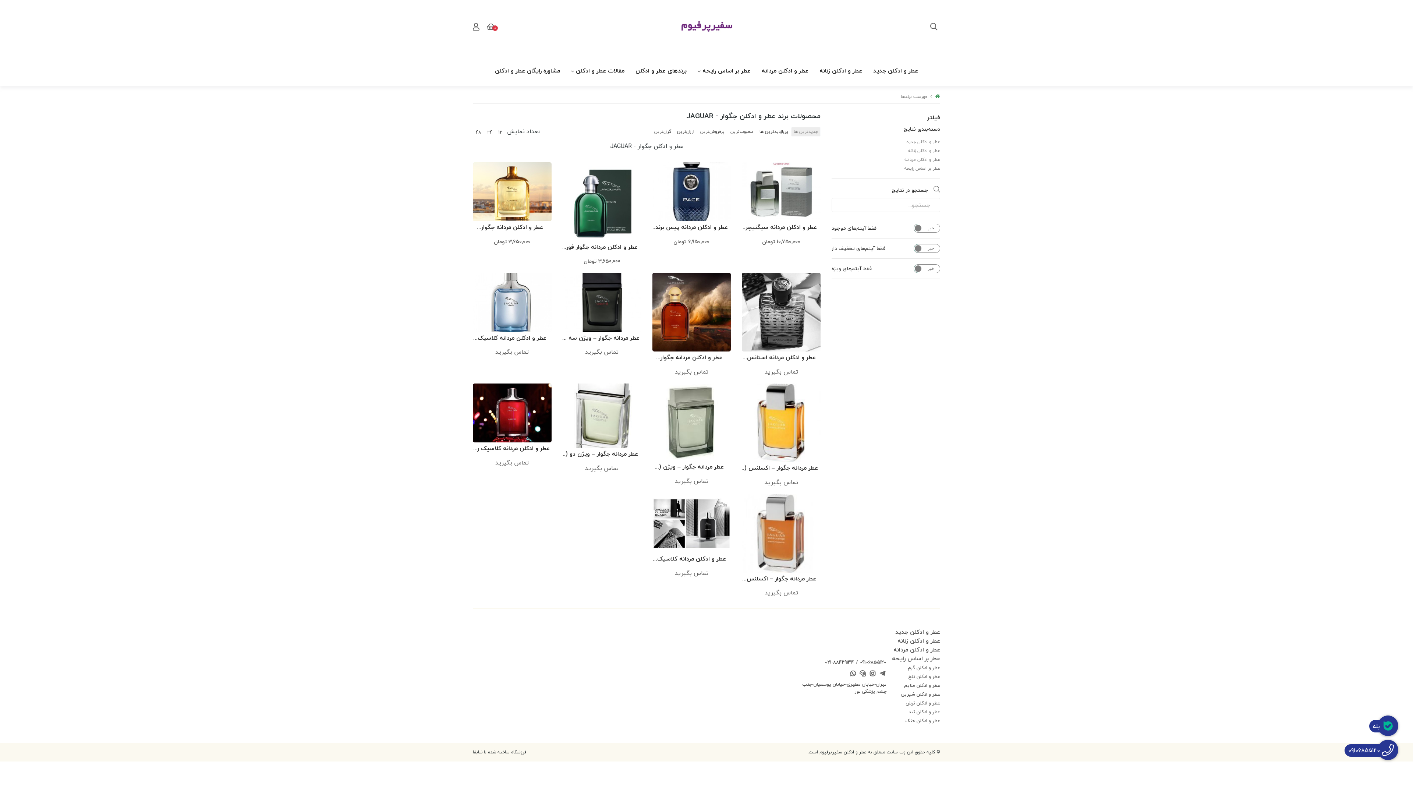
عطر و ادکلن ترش (923, 703)
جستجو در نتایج (910, 190)
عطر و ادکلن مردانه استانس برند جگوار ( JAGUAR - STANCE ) (781, 358)
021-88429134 (839, 662)
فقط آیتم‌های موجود (854, 228)
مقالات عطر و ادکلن (600, 71)
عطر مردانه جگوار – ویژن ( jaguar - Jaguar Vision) (691, 467)
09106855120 (873, 662)
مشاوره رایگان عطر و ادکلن (527, 71)
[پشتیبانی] (863, 674)
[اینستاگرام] (873, 674)
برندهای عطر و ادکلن (661, 71)
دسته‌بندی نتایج (921, 129)
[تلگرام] (882, 674)
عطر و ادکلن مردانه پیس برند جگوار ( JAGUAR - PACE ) (691, 227)
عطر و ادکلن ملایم (922, 685)
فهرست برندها (914, 96)
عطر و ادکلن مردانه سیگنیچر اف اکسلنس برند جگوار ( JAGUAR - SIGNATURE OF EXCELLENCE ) (781, 227)
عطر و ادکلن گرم (924, 668)
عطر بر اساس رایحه (726, 71)
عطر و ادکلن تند (924, 712)
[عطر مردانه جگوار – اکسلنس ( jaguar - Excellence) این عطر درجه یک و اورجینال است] (781, 423)
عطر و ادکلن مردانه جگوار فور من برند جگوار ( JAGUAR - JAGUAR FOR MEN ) (602, 247)
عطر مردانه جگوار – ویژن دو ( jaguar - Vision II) (602, 454)
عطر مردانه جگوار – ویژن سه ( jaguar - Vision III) (602, 338)
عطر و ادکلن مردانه (785, 71)
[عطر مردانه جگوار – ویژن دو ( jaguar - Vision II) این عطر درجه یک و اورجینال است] (602, 416)
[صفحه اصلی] (937, 96)
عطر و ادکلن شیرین (920, 694)
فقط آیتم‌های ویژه (852, 269)
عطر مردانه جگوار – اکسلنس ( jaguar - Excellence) (781, 468)
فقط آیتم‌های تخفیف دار (858, 248)
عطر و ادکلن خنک (922, 721)
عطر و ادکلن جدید (895, 71)
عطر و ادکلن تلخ (924, 676)
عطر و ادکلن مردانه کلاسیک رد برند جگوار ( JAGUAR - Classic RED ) (512, 449)
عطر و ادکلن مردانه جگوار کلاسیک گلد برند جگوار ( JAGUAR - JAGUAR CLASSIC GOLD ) (512, 227)
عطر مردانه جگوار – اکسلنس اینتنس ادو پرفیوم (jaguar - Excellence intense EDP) (781, 579)
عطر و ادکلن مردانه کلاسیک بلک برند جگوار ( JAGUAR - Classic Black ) (691, 559)
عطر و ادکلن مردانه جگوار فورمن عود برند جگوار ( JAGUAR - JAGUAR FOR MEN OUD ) (691, 358)
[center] (934, 28)
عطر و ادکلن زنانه (840, 71)
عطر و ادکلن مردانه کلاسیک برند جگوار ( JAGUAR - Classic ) (512, 338)
